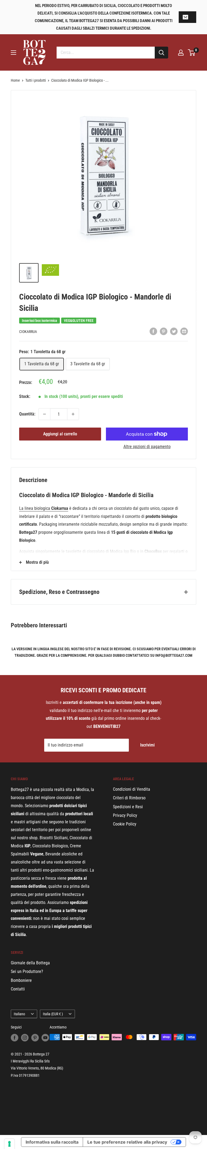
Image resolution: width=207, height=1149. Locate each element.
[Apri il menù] (13, 52)
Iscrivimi (147, 745)
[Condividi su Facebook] (153, 331)
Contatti (18, 989)
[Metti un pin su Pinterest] (163, 331)
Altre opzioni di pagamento (147, 446)
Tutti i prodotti (35, 80)
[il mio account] (181, 53)
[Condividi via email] (184, 331)
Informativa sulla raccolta (52, 1142)
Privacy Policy (125, 815)
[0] (191, 52)
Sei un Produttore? (27, 971)
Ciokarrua (28, 331)
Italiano (19, 1014)
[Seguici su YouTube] (45, 1037)
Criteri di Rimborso (129, 797)
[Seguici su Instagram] (25, 1037)
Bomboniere (21, 980)
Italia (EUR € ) (53, 1014)
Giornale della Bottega (30, 962)
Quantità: (27, 414)
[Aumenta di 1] (73, 414)
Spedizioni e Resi (128, 806)
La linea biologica (35, 508)
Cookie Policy (124, 824)
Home (15, 80)
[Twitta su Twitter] (174, 331)
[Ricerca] (161, 53)
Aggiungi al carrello (60, 433)
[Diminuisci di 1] (44, 414)
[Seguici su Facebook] (14, 1037)
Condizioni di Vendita (131, 789)
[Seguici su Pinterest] (35, 1037)
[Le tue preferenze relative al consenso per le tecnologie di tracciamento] (9, 1144)
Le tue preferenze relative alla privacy (127, 1142)
